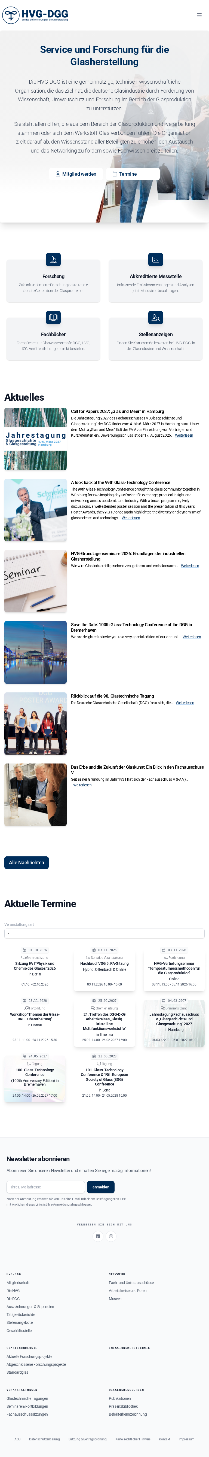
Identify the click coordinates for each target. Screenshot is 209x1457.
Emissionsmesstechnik (129, 1347)
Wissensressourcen (126, 1389)
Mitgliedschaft (18, 1282)
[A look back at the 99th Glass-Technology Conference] (35, 510)
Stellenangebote (19, 1322)
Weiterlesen (184, 435)
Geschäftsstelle (19, 1330)
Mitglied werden (79, 174)
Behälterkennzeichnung (128, 1414)
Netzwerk (117, 1274)
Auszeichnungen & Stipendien (30, 1306)
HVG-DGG (14, 1274)
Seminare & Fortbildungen (27, 1406)
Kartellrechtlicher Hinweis (132, 1439)
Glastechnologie (22, 1347)
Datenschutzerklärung (44, 1439)
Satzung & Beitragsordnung (88, 1439)
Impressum (187, 1439)
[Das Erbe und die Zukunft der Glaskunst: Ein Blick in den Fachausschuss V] (35, 795)
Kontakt (164, 1439)
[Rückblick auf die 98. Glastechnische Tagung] (35, 723)
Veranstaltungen (22, 1389)
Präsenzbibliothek (123, 1406)
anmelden (101, 1187)
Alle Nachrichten (26, 862)
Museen (115, 1299)
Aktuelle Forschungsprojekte (29, 1356)
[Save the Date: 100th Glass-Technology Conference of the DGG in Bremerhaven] (35, 652)
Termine (128, 174)
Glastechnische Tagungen (27, 1398)
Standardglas (17, 1372)
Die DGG (13, 1299)
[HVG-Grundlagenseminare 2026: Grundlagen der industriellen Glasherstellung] (35, 581)
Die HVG (13, 1290)
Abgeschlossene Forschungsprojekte (36, 1364)
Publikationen (120, 1398)
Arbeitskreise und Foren (128, 1290)
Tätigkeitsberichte (21, 1314)
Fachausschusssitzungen (27, 1414)
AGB (17, 1439)
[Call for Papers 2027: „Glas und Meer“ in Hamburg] (35, 439)
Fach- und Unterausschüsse (131, 1282)
